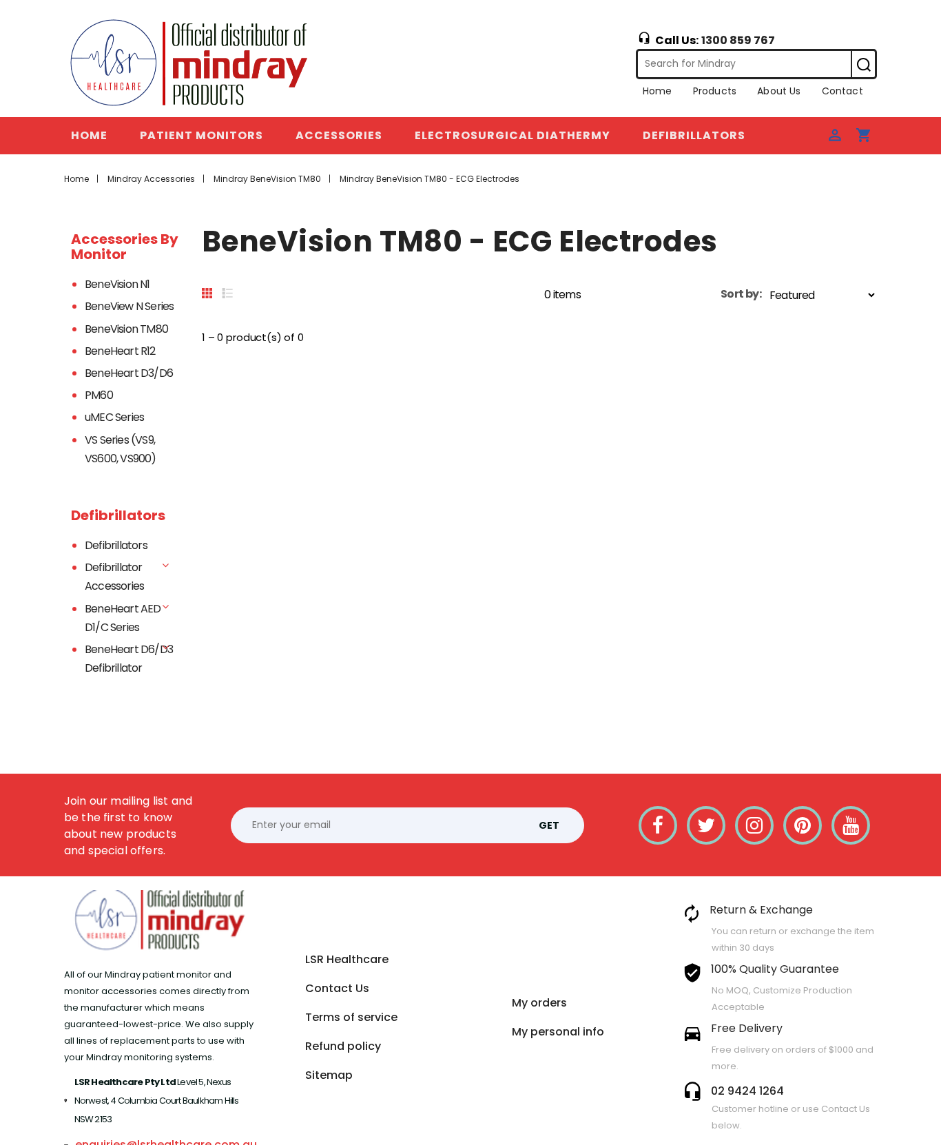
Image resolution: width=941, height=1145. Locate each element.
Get (549, 825)
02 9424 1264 (747, 1091)
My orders (539, 1003)
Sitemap (329, 1075)
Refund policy (343, 1046)
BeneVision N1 (117, 284)
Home (657, 91)
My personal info (558, 1032)
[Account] (835, 134)
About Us (778, 91)
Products (714, 91)
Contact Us (337, 988)
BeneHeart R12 (120, 351)
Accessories (339, 135)
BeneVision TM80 (126, 329)
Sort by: (741, 294)
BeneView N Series (129, 306)
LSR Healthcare (347, 959)
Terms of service (351, 1017)
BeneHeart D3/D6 (129, 373)
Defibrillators (694, 135)
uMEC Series (114, 417)
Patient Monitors (201, 135)
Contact (842, 91)
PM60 (99, 395)
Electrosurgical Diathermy (512, 135)
